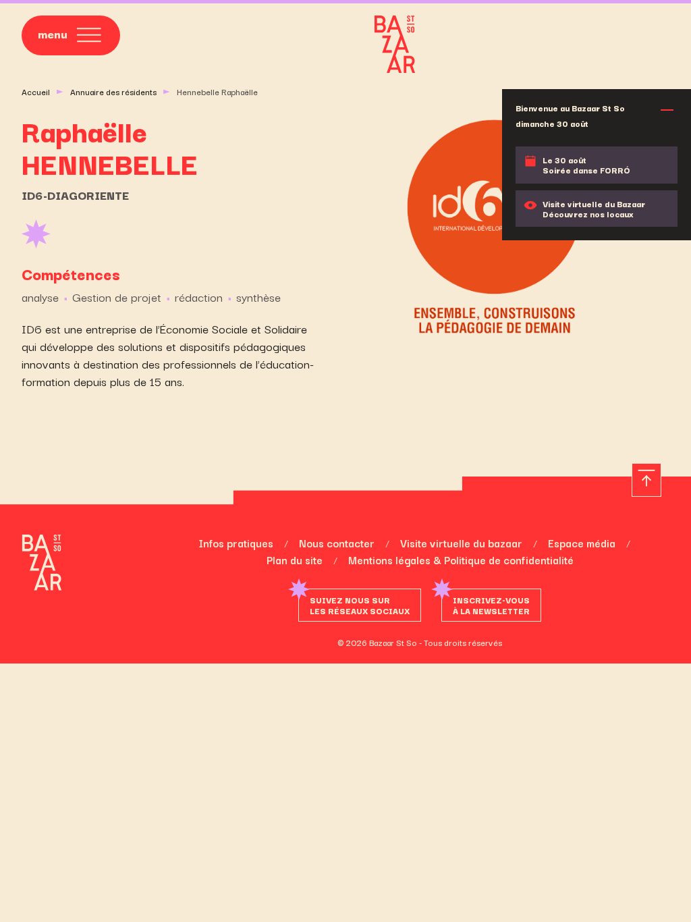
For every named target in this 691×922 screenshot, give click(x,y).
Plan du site (295, 559)
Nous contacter (337, 543)
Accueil (36, 91)
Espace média (581, 543)
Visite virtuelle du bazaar (461, 543)
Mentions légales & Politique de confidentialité (461, 559)
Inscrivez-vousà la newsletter (491, 604)
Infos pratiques (235, 543)
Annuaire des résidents (113, 91)
